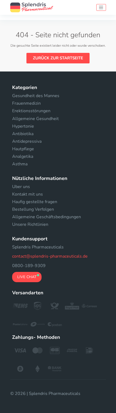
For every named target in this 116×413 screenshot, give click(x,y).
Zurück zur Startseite (58, 58)
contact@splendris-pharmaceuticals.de (50, 256)
